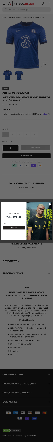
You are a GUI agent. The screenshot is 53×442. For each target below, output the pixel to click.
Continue (14, 227)
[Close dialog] (50, 204)
